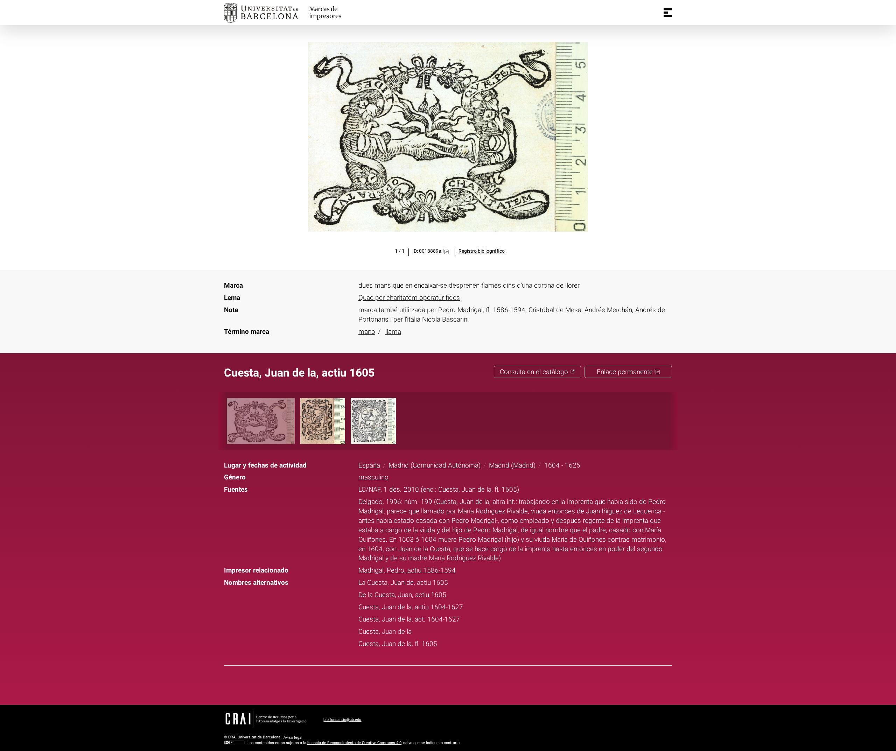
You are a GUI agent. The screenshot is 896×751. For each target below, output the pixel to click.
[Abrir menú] (668, 12)
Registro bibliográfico (481, 251)
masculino (373, 477)
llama (393, 332)
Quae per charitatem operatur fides (409, 298)
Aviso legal (293, 737)
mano (366, 332)
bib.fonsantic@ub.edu (342, 719)
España (369, 465)
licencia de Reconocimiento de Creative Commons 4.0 (354, 743)
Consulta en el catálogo (535, 372)
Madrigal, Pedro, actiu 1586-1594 (407, 570)
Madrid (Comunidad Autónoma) (434, 465)
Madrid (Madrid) (512, 465)
